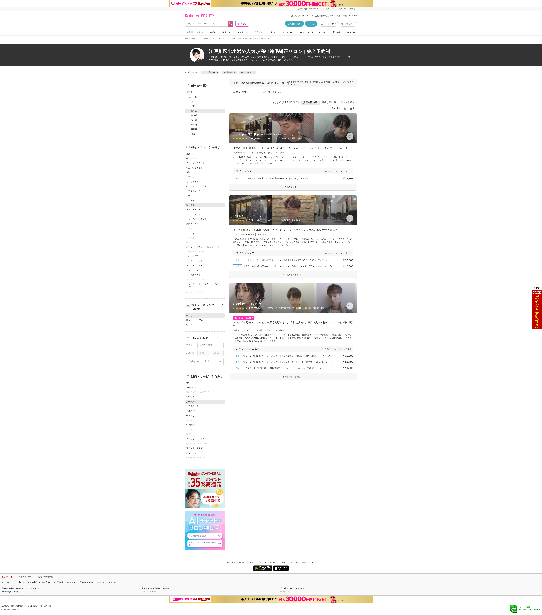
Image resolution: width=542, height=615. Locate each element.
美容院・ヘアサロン (196, 32)
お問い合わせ (273, 562)
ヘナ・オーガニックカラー (198, 186)
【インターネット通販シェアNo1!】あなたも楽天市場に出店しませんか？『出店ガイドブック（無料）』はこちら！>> (67, 582)
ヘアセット (191, 233)
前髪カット (191, 172)
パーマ (189, 196)
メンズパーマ (192, 270)
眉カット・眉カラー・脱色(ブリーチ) (203, 247)
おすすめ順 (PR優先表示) (285, 102)
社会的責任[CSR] (35, 606)
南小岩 (194, 115)
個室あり (190, 415)
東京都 (215, 39)
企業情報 (5, 606)
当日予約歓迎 (192, 406)
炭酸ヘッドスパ (193, 223)
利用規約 (250, 562)
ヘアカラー (191, 177)
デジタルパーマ (193, 200)
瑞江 (193, 101)
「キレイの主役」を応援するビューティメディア (21, 588)
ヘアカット (191, 158)
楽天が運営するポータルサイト (292, 588)
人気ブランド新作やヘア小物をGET (156, 588)
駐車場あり (191, 425)
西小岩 (194, 120)
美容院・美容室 (191, 39)
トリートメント (193, 214)
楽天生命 (342, 9)
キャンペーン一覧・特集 (329, 32)
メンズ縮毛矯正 (193, 275)
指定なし (190, 154)
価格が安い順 (329, 102)
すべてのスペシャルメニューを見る (335, 171)
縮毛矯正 (252, 39)
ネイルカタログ (306, 32)
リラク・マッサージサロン (265, 32)
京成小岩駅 (277, 92)
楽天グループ (331, 9)
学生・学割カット (194, 168)
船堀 (193, 134)
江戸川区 (224, 39)
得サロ (189, 325)
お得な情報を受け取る (325, 15)
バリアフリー (192, 453)
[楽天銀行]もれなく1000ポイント (310, 9)
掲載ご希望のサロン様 (347, 15)
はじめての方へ (298, 15)
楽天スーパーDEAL (195, 320)
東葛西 (194, 125)
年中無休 (190, 397)
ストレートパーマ (194, 209)
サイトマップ (261, 562)
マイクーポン (330, 24)
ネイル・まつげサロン (220, 32)
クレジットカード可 (195, 439)
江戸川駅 (266, 92)
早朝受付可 (191, 387)
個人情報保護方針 (18, 606)
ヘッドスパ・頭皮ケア (196, 219)
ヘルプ (310, 15)
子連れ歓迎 (191, 411)
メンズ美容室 (205, 39)
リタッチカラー (193, 182)
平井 (193, 106)
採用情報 (47, 606)
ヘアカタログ (288, 32)
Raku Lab (350, 32)
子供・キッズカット (195, 163)
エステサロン (241, 32)
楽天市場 (352, 9)
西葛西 (194, 129)
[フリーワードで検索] (230, 24)
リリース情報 (294, 562)
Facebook (305, 562)
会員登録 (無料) (294, 24)
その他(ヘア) (192, 256)
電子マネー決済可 (194, 448)
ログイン (311, 24)
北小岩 (232, 39)
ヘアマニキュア (193, 191)
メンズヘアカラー (194, 265)
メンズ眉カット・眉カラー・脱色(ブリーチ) (204, 285)
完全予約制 (242, 39)
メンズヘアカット (194, 261)
